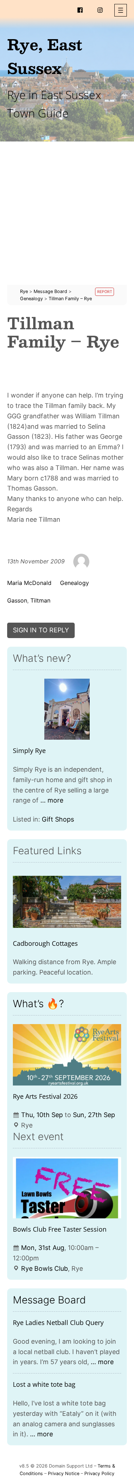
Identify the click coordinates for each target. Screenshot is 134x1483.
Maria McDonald (29, 582)
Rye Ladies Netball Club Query (58, 1322)
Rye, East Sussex (44, 56)
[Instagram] (100, 10)
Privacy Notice (63, 1473)
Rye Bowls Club (44, 1268)
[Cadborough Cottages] (67, 901)
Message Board (49, 1300)
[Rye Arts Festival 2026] (67, 1054)
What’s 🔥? (38, 1004)
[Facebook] (80, 10)
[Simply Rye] (67, 709)
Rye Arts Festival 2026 (45, 1096)
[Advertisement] (67, 217)
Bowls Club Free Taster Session (59, 1229)
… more (51, 800)
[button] (120, 10)
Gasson (17, 600)
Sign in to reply (41, 630)
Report (104, 291)
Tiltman (40, 600)
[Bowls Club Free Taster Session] (67, 1187)
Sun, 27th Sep (94, 1115)
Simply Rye (29, 750)
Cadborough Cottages (45, 943)
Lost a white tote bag (44, 1384)
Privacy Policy (99, 1473)
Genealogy (74, 582)
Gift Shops (58, 819)
